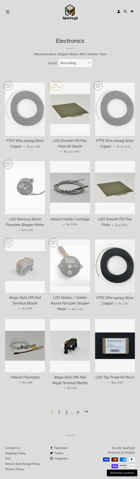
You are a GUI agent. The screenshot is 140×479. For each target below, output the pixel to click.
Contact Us (12, 448)
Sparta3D (129, 448)
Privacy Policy (14, 469)
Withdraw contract (122, 473)
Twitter (59, 453)
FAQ (8, 458)
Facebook (60, 448)
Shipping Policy (15, 453)
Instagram (61, 458)
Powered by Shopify (121, 452)
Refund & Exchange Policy (22, 463)
